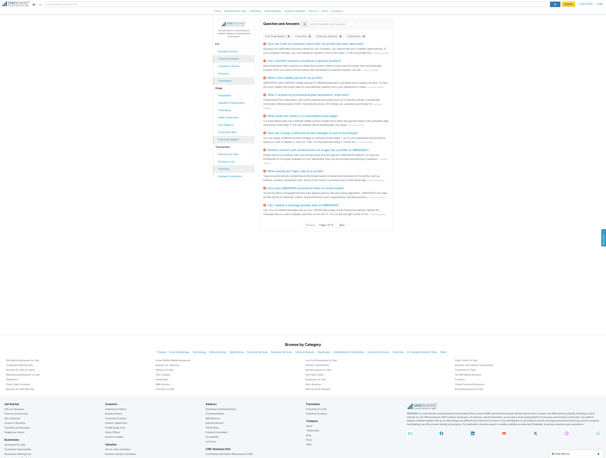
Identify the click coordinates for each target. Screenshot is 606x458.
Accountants (212, 436)
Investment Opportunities (18, 449)
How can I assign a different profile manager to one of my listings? (312, 133)
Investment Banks (215, 413)
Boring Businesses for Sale (469, 389)
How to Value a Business (118, 449)
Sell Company (163, 374)
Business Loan (226, 161)
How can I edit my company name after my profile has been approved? (315, 43)
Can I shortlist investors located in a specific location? (304, 60)
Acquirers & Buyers (229, 66)
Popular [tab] (161, 352)
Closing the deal (227, 132)
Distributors (12, 379)
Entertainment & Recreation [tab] (348, 352)
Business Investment (230, 176)
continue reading (381, 53)
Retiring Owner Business (318, 389)
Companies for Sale (465, 369)
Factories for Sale (165, 389)
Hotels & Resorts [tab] (304, 352)
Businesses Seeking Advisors (221, 409)
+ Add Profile (585, 3)
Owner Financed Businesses (469, 384)
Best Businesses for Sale (318, 369)
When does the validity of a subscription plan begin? (302, 116)
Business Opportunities (317, 365)
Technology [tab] (199, 352)
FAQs (309, 444)
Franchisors (225, 80)
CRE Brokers (212, 427)
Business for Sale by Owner (20, 369)
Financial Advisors (228, 58)
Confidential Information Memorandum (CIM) (229, 454)
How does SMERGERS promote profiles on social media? (305, 188)
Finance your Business (16, 413)
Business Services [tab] (281, 352)
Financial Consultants (217, 432)
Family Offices (112, 432)
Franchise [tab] (398, 352)
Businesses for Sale (235, 10)
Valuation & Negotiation (231, 102)
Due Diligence (226, 124)
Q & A (325, 10)
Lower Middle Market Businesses (173, 360)
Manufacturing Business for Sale (23, 374)
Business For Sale (228, 154)
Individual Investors (115, 409)
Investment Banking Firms (19, 365)
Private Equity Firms (115, 427)
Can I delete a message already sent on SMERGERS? (303, 205)
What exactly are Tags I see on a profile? (295, 171)
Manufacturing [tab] (217, 352)
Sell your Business (14, 409)
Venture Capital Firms (116, 423)
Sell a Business (313, 384)
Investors (223, 73)
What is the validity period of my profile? (295, 77)
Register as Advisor (15, 432)
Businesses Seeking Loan (18, 454)
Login (600, 3)
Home (218, 10)
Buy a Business (12, 418)
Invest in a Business (15, 423)
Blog (308, 435)
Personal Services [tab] (257, 352)
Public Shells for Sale (466, 360)
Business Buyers (113, 413)
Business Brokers (215, 423)
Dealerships (162, 379)
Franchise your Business (17, 427)
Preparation (224, 95)
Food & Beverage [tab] (179, 352)
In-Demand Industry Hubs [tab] (422, 352)
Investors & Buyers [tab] (378, 352)
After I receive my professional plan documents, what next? (308, 94)
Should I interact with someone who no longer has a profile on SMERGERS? (318, 150)
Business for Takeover (167, 365)
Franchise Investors (316, 413)
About (309, 426)
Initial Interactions (228, 117)
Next (342, 225)
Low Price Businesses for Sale (321, 360)
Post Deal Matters (228, 139)
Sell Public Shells (314, 374)
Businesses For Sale (15, 444)
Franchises (255, 10)
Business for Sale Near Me (20, 389)
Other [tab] (443, 352)
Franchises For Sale (316, 409)
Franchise (223, 168)
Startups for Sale (164, 369)
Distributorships (272, 10)
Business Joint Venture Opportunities (474, 365)
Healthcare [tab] (323, 352)
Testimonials (312, 430)
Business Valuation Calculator (120, 454)
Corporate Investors (116, 418)
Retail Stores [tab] (236, 352)
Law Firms (211, 441)
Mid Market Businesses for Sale (22, 360)
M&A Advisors (163, 384)
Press (309, 439)
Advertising (224, 110)
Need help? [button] (603, 239)
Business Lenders (114, 436)
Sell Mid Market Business (468, 374)
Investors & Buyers (294, 10)
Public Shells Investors (18, 384)
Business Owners (228, 51)
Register (568, 4)
